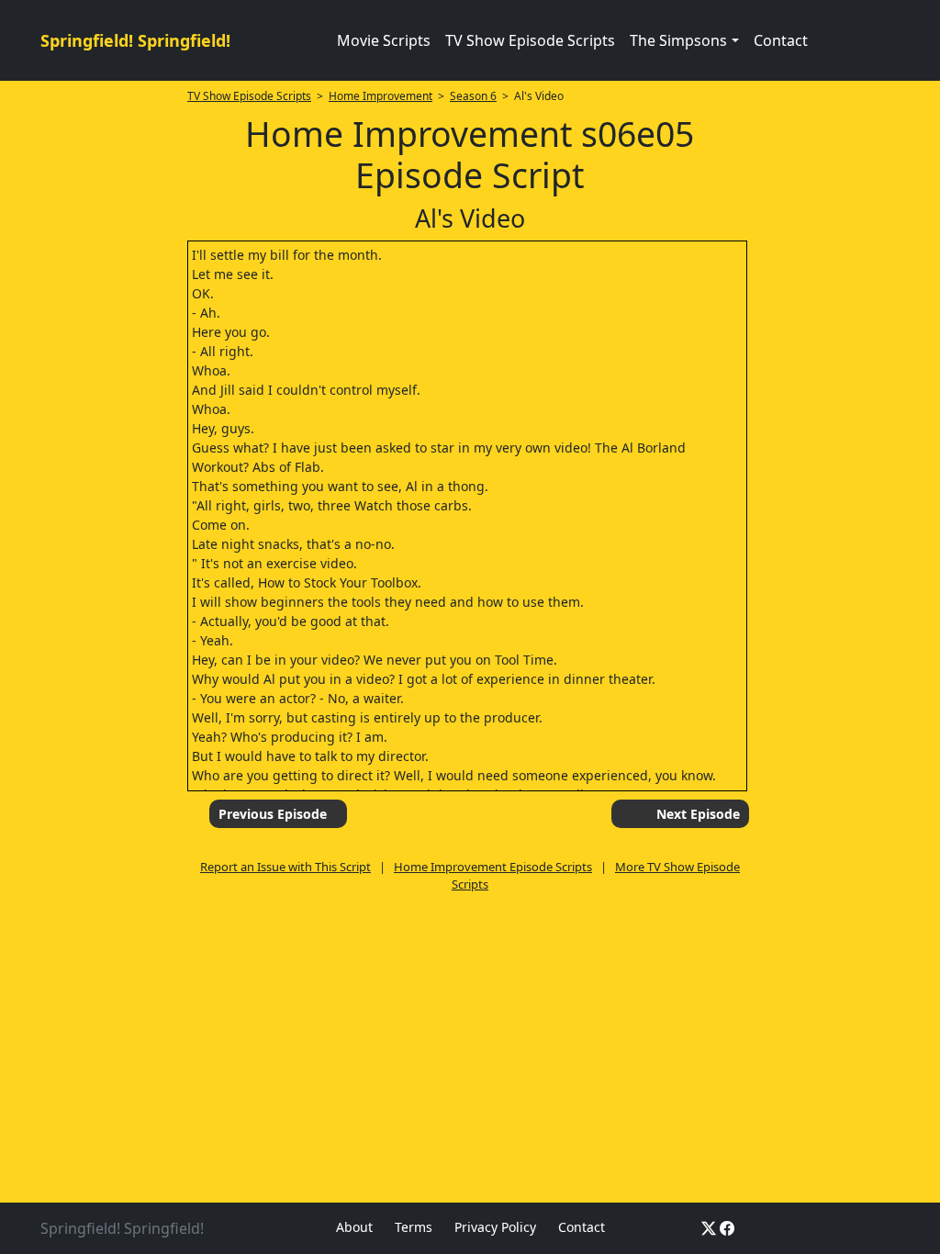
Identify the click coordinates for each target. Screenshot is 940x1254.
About (354, 1227)
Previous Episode (272, 814)
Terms (413, 1227)
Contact (781, 40)
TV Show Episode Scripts (530, 40)
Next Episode (698, 814)
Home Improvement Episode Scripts (493, 866)
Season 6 (473, 96)
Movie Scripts (384, 40)
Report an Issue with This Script (285, 866)
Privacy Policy (495, 1227)
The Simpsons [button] (678, 40)
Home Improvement (380, 96)
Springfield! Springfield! (135, 40)
